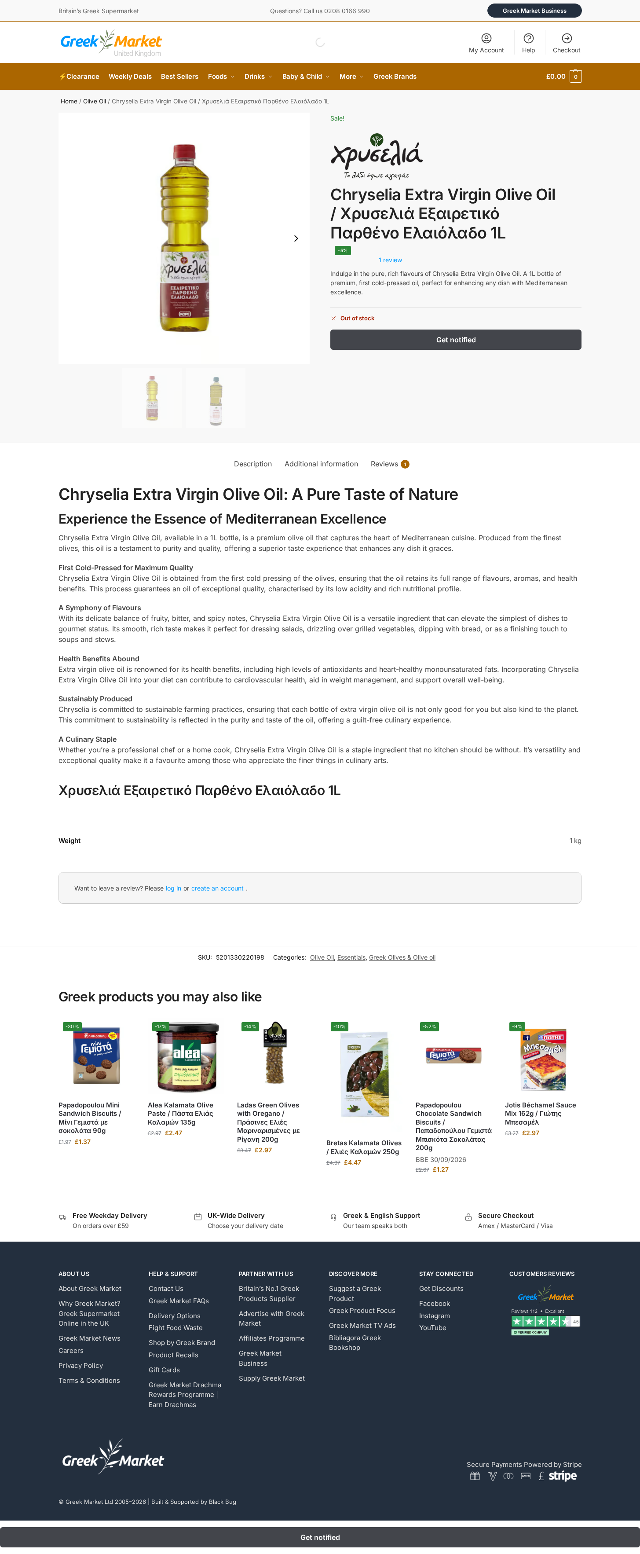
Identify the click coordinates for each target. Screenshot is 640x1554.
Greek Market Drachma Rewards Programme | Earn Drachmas (185, 1395)
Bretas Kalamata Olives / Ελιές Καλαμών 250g (364, 1147)
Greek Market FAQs (179, 1301)
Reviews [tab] (388, 463)
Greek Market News (90, 1338)
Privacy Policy (81, 1365)
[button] (563, 76)
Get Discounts (441, 1288)
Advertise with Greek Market (271, 1318)
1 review (390, 260)
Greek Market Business (535, 10)
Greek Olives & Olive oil (402, 957)
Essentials (351, 957)
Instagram (434, 1316)
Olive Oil (94, 101)
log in (173, 888)
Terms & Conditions (89, 1380)
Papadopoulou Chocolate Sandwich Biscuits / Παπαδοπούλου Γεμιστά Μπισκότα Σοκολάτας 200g (454, 1126)
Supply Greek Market (272, 1378)
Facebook (434, 1303)
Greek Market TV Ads (362, 1325)
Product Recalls (173, 1355)
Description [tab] (253, 463)
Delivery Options (175, 1316)
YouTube (432, 1327)
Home (69, 101)
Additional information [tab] (321, 463)
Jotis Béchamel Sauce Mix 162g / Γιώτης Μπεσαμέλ (540, 1113)
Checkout (567, 50)
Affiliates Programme (272, 1338)
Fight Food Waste (176, 1327)
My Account (486, 50)
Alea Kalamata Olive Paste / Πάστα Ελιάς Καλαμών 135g (180, 1113)
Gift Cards (164, 1370)
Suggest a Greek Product (355, 1293)
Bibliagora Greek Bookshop (355, 1343)
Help (528, 50)
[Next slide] (296, 238)
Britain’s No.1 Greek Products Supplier (269, 1293)
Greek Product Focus (362, 1310)
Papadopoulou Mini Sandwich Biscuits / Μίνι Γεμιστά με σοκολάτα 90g (90, 1118)
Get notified (456, 339)
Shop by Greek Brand (182, 1342)
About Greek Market (90, 1288)
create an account (217, 888)
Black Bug (222, 1501)
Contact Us (166, 1288)
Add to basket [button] (96, 1160)
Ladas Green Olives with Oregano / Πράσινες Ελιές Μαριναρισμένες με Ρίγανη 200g (268, 1122)
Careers (71, 1350)
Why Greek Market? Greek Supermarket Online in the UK (90, 1313)
